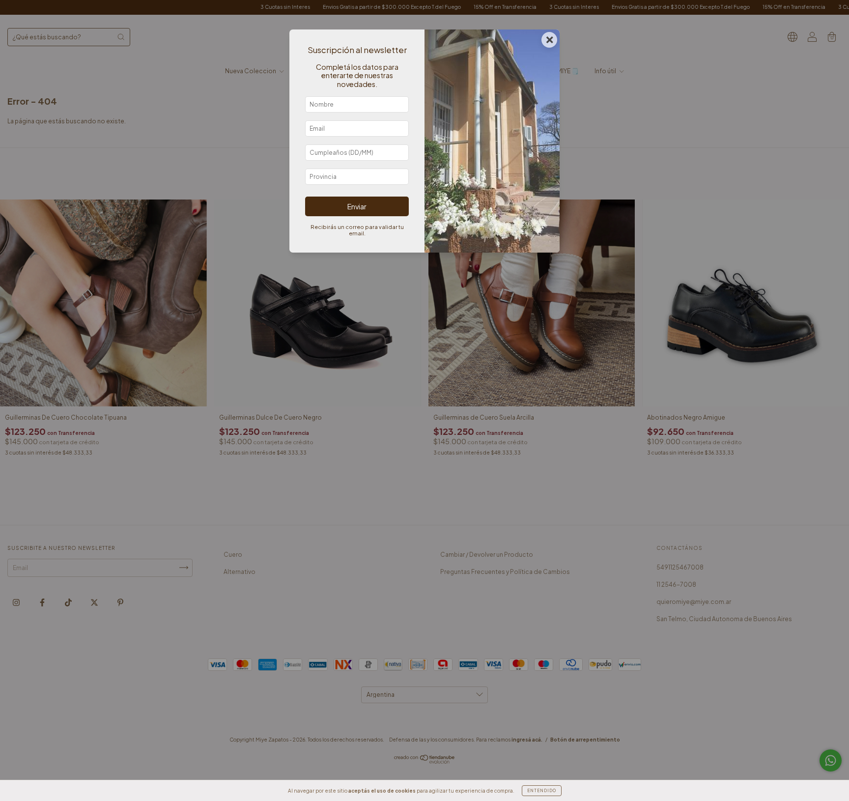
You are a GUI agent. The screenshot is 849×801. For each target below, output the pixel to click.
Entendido (541, 790)
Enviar (357, 206)
